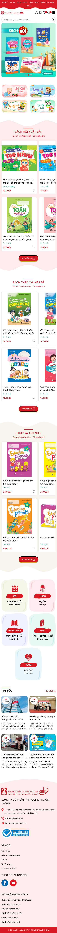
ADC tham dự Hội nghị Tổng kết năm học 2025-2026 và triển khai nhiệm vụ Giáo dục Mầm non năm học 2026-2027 (14, 756)
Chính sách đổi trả (9, 917)
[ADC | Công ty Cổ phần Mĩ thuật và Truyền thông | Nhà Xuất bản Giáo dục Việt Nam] (12, 12)
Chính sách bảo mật (10, 922)
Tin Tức (6, 690)
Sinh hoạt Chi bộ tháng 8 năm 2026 (42, 718)
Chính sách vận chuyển (11, 913)
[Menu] (54, 12)
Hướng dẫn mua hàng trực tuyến (16, 900)
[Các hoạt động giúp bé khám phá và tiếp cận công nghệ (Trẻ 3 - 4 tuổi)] (19, 309)
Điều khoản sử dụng (10, 855)
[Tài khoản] (36, 12)
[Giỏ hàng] (48, 12)
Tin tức (12, 2)
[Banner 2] (42, 91)
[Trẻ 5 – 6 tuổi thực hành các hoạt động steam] (19, 365)
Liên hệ (28, 6)
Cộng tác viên (22, 2)
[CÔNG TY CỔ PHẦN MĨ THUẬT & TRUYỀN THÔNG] (24, 790)
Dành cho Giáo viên (22, 136)
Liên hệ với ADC (8, 868)
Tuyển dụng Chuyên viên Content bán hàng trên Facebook (41, 756)
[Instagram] (13, 882)
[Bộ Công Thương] (15, 833)
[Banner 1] (14, 91)
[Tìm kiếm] (52, 19)
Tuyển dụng (34, 2)
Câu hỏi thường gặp (10, 908)
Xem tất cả (51, 691)
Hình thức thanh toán (10, 904)
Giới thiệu (5, 851)
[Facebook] (4, 882)
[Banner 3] (14, 106)
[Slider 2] (28, 50)
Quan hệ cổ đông (47, 2)
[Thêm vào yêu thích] (34, 190)
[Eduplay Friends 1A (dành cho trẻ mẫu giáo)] (19, 459)
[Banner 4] (42, 106)
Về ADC (5, 2)
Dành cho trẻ (39, 136)
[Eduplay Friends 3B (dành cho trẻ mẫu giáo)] (19, 516)
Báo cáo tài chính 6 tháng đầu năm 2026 (12, 718)
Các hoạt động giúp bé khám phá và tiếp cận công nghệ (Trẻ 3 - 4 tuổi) (19, 333)
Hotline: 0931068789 (14, 818)
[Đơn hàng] (40, 12)
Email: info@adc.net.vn (15, 823)
